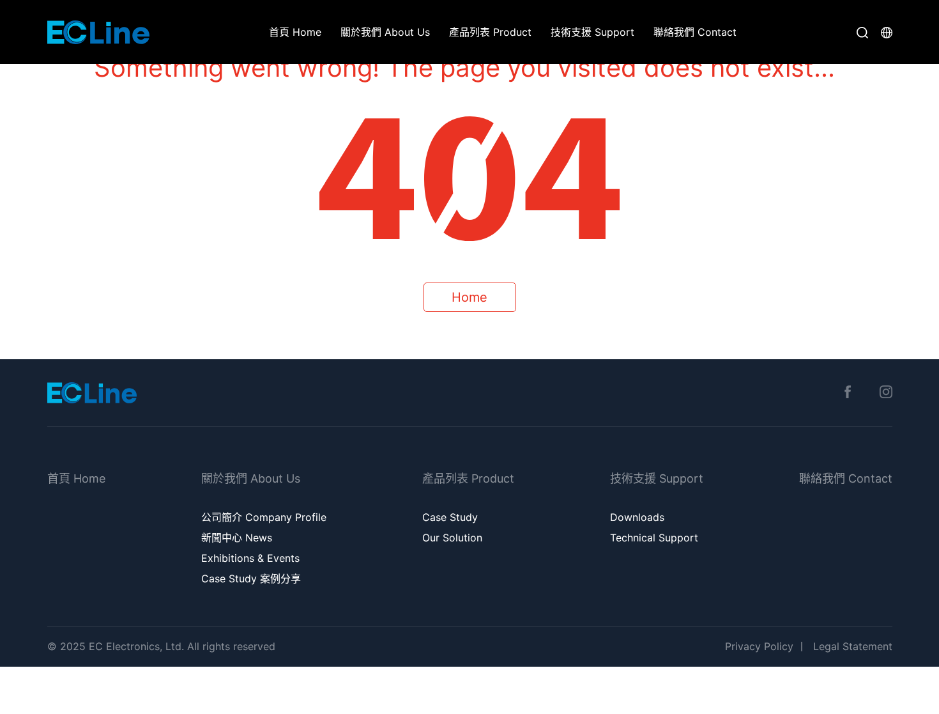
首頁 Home (295, 32)
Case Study (450, 517)
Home (469, 297)
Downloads (637, 517)
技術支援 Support (592, 32)
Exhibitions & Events (250, 558)
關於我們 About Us (385, 32)
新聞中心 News (236, 537)
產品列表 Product (490, 32)
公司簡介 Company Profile (263, 517)
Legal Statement (852, 646)
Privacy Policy (759, 646)
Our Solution (452, 537)
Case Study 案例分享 (251, 578)
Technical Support (654, 537)
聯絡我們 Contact (695, 32)
